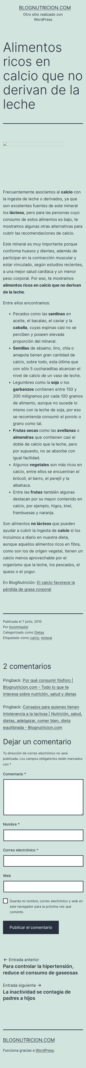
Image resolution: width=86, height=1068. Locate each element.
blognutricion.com (45, 8)
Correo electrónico (20, 850)
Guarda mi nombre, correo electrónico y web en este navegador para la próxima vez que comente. (46, 906)
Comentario (14, 774)
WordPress (45, 1050)
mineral (46, 638)
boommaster (18, 627)
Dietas (39, 632)
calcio (34, 638)
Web (7, 876)
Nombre (11, 824)
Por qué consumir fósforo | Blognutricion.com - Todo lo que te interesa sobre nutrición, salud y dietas (39, 687)
